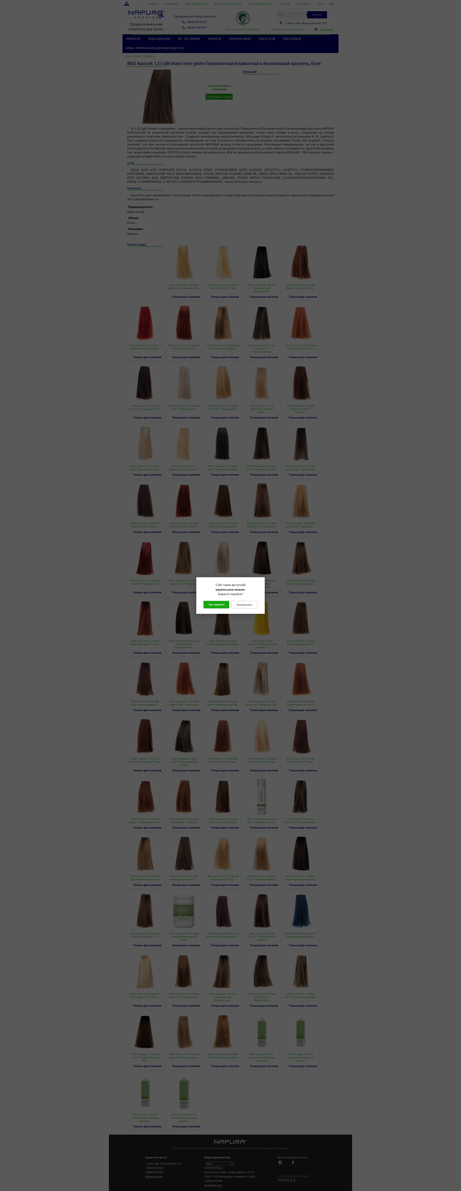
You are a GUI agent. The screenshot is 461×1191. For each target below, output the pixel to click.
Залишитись (244, 604)
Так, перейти (216, 604)
